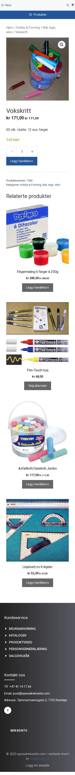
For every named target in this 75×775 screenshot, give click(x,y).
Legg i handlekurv (21, 161)
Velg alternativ (37, 386)
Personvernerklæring (28, 649)
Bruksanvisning (22, 629)
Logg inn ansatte (37, 765)
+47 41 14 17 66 (20, 686)
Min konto (19, 730)
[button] (61, 44)
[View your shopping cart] (72, 5)
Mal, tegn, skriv (51, 184)
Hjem (9, 27)
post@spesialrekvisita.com (31, 693)
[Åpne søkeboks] (68, 5)
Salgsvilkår (19, 656)
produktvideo (20, 642)
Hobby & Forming (28, 27)
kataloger (17, 635)
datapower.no (39, 758)
